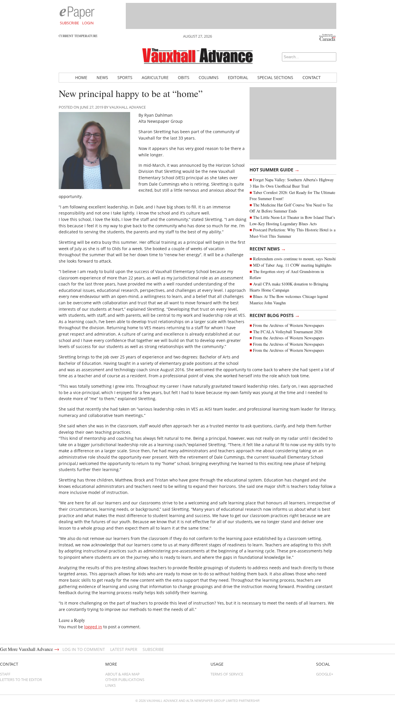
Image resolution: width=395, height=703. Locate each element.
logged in (93, 626)
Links (110, 685)
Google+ (324, 674)
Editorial (238, 77)
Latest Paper (123, 649)
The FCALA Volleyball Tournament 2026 (287, 331)
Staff (5, 674)
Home (81, 77)
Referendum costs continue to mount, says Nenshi (294, 258)
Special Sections (275, 77)
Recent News (268, 248)
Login (88, 22)
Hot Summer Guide (275, 169)
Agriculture (155, 77)
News (102, 77)
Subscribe (69, 22)
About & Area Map (122, 674)
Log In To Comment (83, 649)
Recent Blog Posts (275, 315)
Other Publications (124, 679)
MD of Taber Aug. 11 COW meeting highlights (293, 265)
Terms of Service (227, 674)
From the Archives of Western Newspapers (288, 325)
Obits (183, 77)
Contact (311, 77)
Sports (124, 77)
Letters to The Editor (21, 679)
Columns (209, 77)
